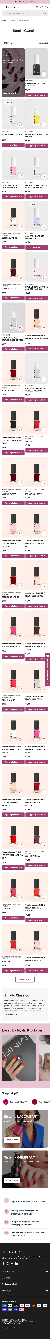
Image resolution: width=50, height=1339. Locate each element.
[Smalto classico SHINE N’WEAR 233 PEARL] (36, 678)
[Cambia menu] (3, 6)
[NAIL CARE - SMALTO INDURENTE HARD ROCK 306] (36, 216)
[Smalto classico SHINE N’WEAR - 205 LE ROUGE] (13, 368)
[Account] (36, 6)
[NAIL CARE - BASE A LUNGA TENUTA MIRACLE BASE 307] (36, 165)
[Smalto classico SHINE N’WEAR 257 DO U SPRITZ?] (36, 887)
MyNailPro (10, 1320)
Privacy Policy (6, 1328)
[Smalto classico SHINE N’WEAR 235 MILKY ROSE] (36, 318)
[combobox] (25, 13)
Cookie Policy (18, 1328)
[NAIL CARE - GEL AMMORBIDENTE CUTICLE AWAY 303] (36, 368)
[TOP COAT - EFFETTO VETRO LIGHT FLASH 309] (36, 63)
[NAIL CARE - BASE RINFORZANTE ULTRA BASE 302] (13, 165)
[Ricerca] (44, 13)
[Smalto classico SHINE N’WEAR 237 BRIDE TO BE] (36, 522)
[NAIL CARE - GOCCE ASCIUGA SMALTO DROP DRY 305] (13, 318)
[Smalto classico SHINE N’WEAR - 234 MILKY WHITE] (13, 216)
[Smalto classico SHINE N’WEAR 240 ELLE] (36, 939)
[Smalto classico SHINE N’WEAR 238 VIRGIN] (36, 575)
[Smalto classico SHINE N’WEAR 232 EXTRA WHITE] (13, 729)
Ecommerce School (14, 1323)
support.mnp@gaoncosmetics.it (12, 1322)
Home (4, 21)
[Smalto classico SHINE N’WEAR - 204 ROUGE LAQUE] (13, 575)
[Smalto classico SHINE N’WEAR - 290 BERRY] (13, 887)
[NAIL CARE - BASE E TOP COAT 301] (13, 114)
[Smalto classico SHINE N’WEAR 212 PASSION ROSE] (36, 729)
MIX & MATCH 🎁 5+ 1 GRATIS (25, 2)
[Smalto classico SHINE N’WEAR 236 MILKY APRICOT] (13, 781)
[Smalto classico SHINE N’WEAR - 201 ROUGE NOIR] (13, 267)
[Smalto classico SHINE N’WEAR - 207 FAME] (13, 939)
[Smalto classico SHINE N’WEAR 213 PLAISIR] (13, 625)
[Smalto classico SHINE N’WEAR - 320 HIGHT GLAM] (36, 834)
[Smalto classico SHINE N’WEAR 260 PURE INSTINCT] (36, 781)
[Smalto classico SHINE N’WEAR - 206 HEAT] (36, 419)
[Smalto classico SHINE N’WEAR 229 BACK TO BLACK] (13, 419)
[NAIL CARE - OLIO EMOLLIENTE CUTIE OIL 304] (36, 114)
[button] (47, 669)
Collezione (12, 21)
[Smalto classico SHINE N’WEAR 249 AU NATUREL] (13, 522)
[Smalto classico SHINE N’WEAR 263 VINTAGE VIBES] (36, 625)
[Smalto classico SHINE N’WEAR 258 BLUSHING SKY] (13, 834)
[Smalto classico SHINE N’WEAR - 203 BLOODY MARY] (36, 472)
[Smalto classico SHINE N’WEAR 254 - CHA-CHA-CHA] (13, 678)
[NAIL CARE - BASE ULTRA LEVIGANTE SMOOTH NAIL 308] (36, 267)
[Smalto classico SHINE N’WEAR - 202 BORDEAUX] (13, 472)
